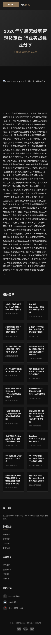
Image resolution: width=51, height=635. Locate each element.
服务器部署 (7, 569)
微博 (25, 629)
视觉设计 (6, 574)
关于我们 (6, 548)
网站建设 (6, 534)
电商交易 (6, 543)
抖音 (32, 629)
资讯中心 (6, 578)
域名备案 (6, 565)
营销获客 (6, 539)
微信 (19, 629)
